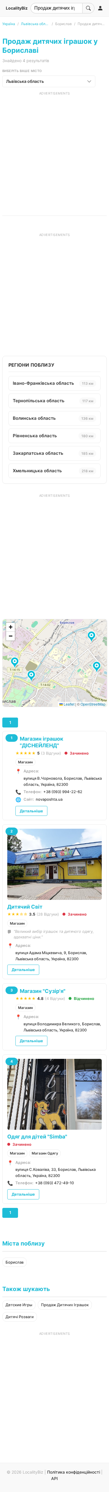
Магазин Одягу (45, 1153)
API (54, 1478)
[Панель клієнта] (100, 8)
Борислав (15, 1262)
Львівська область (35, 24)
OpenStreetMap (93, 704)
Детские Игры (19, 1304)
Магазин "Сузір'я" (42, 991)
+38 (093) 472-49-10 (54, 1182)
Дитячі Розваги (20, 1316)
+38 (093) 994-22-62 (62, 791)
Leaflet (68, 704)
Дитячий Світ (24, 907)
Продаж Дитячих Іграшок (65, 1304)
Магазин (25, 762)
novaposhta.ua (49, 799)
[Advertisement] (54, 150)
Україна (8, 24)
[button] (32, 676)
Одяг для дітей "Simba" (37, 1137)
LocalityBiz (17, 8)
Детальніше (31, 811)
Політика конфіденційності (73, 1472)
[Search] (88, 8)
